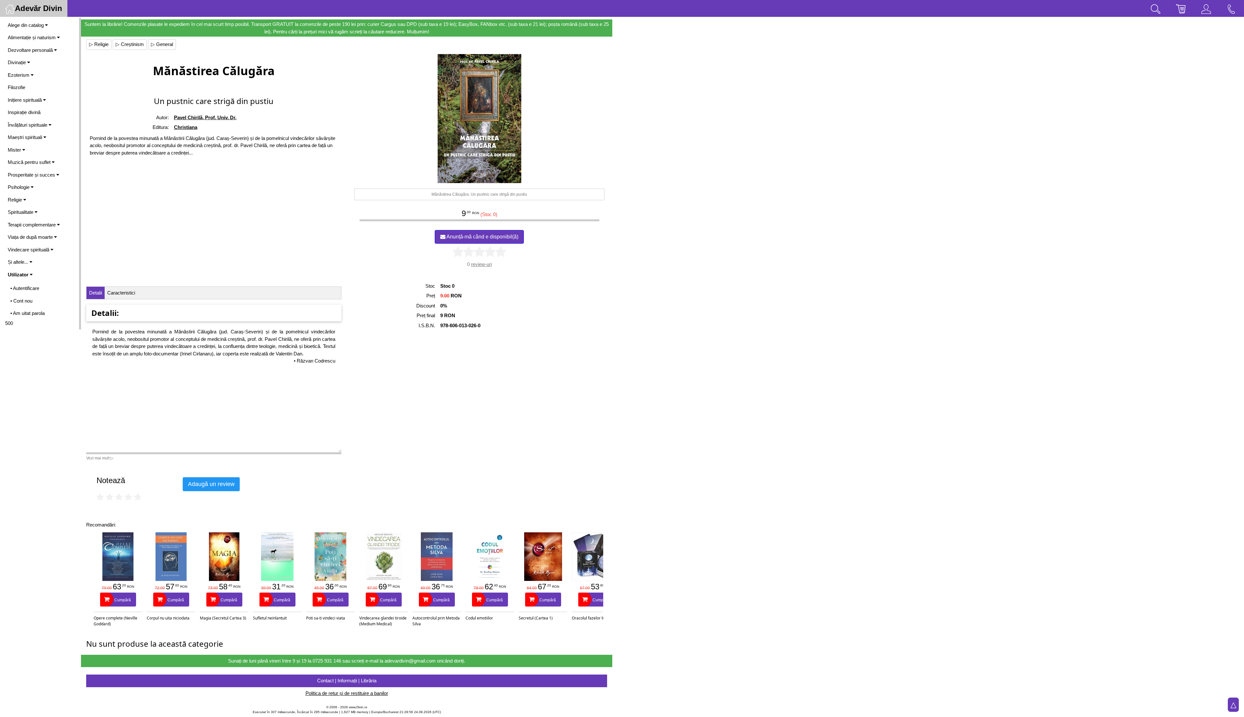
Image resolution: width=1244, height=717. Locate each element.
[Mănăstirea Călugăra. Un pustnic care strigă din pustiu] (479, 118)
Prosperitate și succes (32, 175)
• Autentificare (24, 288)
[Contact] (1231, 8)
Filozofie (16, 87)
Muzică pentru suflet (30, 162)
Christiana (185, 127)
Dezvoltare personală (31, 50)
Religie (15, 199)
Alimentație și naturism (32, 37)
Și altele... (18, 262)
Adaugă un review (211, 484)
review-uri (481, 264)
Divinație (17, 62)
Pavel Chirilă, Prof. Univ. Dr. (205, 117)
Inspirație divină (24, 112)
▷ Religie (99, 44)
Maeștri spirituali (25, 137)
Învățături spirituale (28, 125)
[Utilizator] (1206, 8)
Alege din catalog (26, 25)
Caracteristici (121, 292)
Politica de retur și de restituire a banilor (346, 693)
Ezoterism (19, 75)
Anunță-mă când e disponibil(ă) (481, 236)
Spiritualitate (21, 212)
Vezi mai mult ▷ (99, 458)
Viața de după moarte (31, 237)
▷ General (162, 44)
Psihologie (19, 187)
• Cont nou (21, 301)
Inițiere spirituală (25, 100)
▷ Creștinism (130, 44)
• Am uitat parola (27, 313)
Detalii (95, 292)
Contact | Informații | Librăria (346, 680)
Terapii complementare (32, 224)
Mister (15, 150)
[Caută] (1155, 8)
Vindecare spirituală (29, 249)
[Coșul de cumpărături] (1180, 8)
